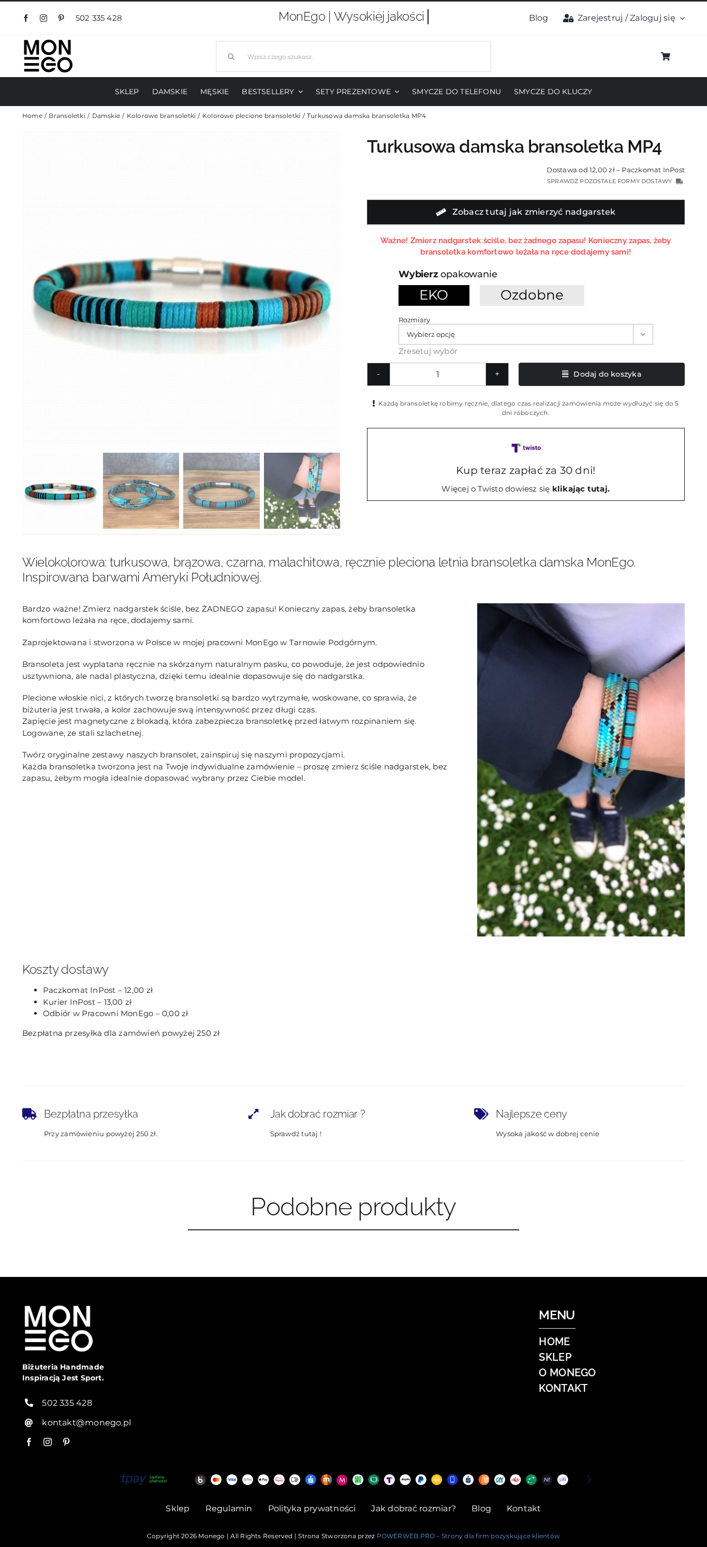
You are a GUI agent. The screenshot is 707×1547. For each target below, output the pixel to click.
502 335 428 (100, 18)
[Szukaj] (353, 55)
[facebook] (26, 18)
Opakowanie (468, 274)
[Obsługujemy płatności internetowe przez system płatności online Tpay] (353, 1479)
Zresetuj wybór (428, 351)
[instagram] (43, 18)
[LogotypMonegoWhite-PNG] (48, 42)
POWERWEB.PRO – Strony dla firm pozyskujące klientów (468, 1536)
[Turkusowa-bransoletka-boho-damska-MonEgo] (181, 290)
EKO (434, 295)
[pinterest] (61, 18)
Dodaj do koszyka (607, 374)
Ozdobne (532, 295)
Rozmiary (414, 320)
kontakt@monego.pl (86, 1422)
